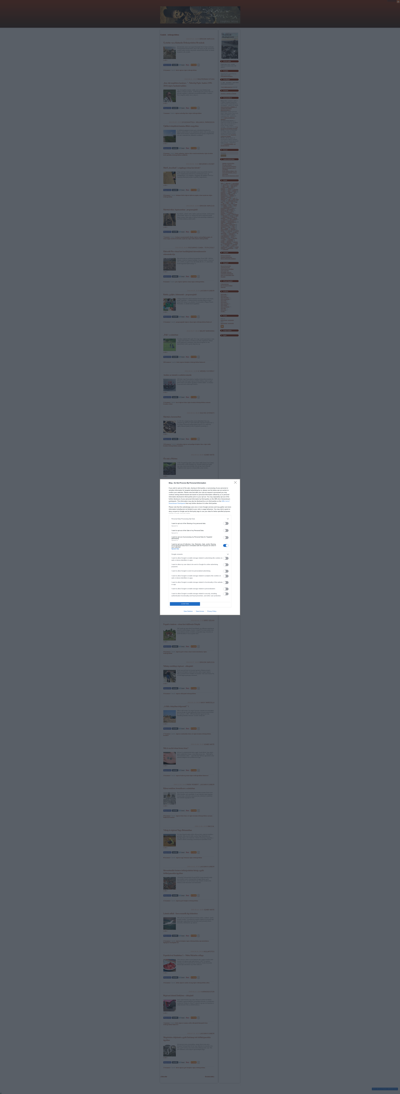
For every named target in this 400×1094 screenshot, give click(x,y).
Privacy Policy (211, 611)
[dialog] (200, 547)
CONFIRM (185, 604)
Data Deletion (188, 611)
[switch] (226, 523)
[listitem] (200, 519)
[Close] (236, 483)
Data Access (200, 611)
